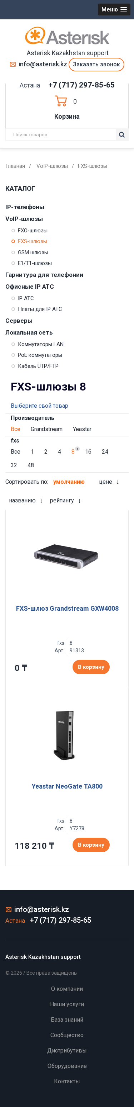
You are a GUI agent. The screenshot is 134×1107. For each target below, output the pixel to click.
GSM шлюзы (33, 252)
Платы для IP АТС (40, 309)
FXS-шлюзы (32, 241)
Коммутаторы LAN (41, 344)
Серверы (19, 320)
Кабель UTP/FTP (38, 366)
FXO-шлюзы (33, 230)
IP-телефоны (24, 206)
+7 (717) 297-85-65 (82, 85)
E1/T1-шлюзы (35, 263)
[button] (114, 9)
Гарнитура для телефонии (44, 274)
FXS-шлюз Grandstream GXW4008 (67, 608)
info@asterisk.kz (43, 64)
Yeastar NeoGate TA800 (67, 786)
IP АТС (26, 298)
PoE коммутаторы (40, 355)
